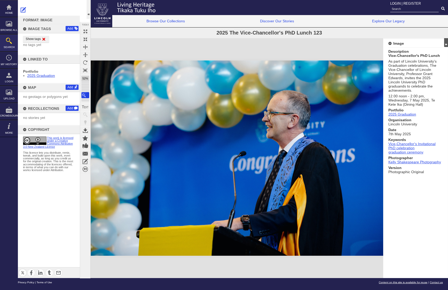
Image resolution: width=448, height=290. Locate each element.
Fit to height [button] (85, 55)
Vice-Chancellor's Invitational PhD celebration (412, 146)
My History (9, 64)
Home (9, 12)
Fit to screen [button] (85, 39)
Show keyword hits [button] (85, 115)
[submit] (443, 8)
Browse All (9, 30)
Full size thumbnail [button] (85, 31)
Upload (9, 98)
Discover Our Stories (277, 21)
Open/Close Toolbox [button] (88, 9)
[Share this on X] (23, 269)
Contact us (436, 282)
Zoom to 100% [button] (85, 70)
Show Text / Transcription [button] (85, 107)
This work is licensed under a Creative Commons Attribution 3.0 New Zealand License (48, 142)
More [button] (9, 132)
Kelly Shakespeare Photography (414, 162)
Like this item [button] (85, 146)
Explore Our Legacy (388, 21)
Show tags (33, 39)
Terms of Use (44, 282)
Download (85, 130)
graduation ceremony (405, 152)
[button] (85, 95)
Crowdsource (9, 115)
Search (9, 47)
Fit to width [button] (85, 47)
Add (70, 28)
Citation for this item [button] (85, 169)
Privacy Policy (26, 282)
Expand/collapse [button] (446, 42)
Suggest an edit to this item (23, 10)
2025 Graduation (41, 75)
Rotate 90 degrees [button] (85, 62)
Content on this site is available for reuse (403, 282)
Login (9, 81)
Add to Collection (85, 138)
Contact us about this (85, 154)
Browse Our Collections (165, 21)
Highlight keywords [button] (85, 122)
